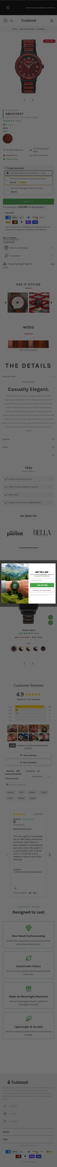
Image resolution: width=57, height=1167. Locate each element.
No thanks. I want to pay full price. (42, 590)
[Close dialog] (3, 565)
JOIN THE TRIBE (42, 585)
